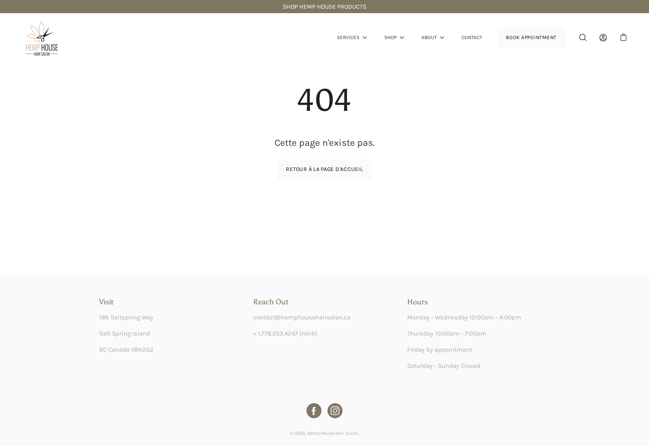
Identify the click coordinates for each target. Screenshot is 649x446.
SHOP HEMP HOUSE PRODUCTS (325, 6)
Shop (390, 37)
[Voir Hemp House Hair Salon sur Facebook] (313, 410)
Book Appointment (531, 37)
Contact (472, 37)
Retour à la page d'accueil (324, 169)
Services (348, 37)
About (429, 37)
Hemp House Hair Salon (332, 433)
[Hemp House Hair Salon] (41, 37)
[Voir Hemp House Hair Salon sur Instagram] (335, 410)
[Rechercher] (582, 37)
